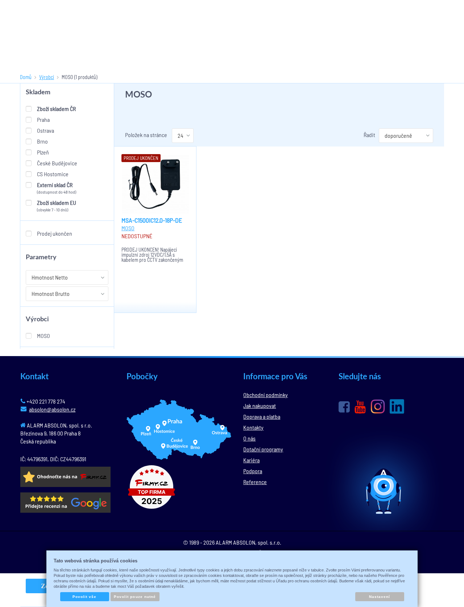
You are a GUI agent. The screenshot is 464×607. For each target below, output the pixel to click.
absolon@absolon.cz (52, 409)
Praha (43, 119)
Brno (42, 141)
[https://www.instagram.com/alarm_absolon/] (377, 406)
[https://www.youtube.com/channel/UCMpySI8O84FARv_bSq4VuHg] (360, 407)
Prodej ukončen (54, 233)
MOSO (43, 335)
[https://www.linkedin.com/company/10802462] (397, 406)
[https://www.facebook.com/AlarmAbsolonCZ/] (344, 407)
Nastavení (379, 597)
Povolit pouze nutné (135, 597)
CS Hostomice (53, 173)
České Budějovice (57, 163)
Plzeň (43, 152)
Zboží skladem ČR (56, 108)
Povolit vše (84, 597)
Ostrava (45, 130)
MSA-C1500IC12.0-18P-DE (151, 220)
